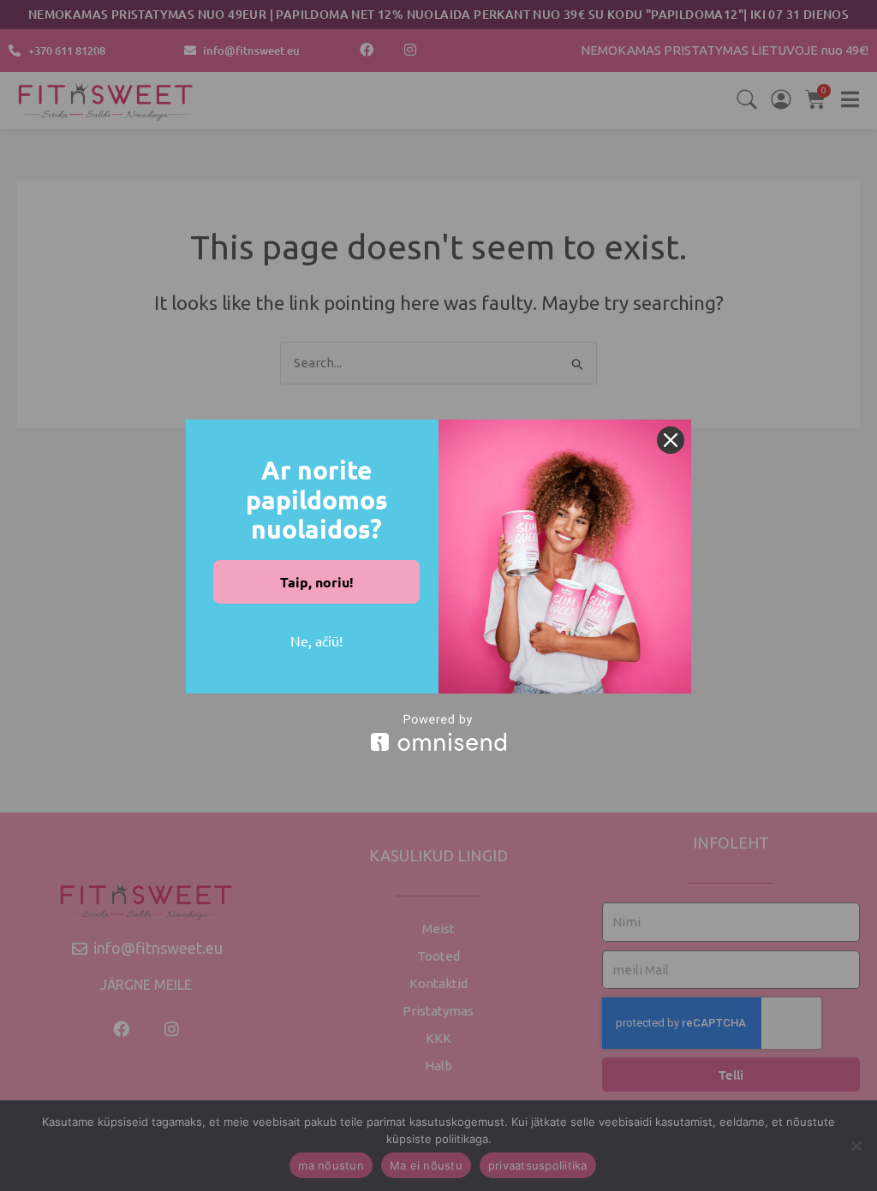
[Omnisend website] (438, 732)
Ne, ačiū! (316, 640)
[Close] (670, 440)
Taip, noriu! (317, 582)
